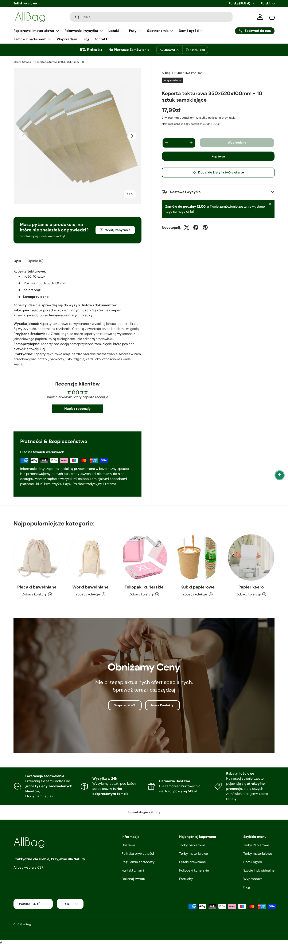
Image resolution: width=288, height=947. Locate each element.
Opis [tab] (17, 261)
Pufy (133, 30)
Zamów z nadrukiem (29, 39)
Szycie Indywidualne (259, 870)
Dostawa (128, 845)
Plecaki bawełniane (37, 587)
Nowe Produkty (162, 705)
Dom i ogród (189, 30)
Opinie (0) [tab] (35, 261)
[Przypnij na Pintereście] (205, 227)
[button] (280, 475)
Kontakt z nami (133, 870)
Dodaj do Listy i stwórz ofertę (221, 172)
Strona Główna (22, 62)
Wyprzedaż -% (125, 705)
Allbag (166, 73)
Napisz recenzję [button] (77, 408)
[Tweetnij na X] (186, 227)
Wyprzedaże (67, 39)
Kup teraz (218, 156)
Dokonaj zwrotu (133, 879)
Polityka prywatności (138, 853)
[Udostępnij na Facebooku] (196, 227)
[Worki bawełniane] (90, 557)
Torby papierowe (192, 845)
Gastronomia (157, 30)
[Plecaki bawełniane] (37, 557)
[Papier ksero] (251, 557)
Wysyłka (201, 117)
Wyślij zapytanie (118, 230)
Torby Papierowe (256, 845)
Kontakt (100, 39)
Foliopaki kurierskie (144, 587)
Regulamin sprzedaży (138, 862)
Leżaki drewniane (192, 862)
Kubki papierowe (197, 587)
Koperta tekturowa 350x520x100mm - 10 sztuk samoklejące (60, 62)
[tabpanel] (77, 318)
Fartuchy (186, 879)
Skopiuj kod (197, 50)
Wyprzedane (237, 142)
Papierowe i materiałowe (33, 30)
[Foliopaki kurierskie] (144, 557)
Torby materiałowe (193, 853)
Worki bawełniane (90, 587)
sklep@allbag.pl (24, 3)
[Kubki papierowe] (197, 557)
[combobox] (151, 17)
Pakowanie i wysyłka (81, 30)
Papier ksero (251, 587)
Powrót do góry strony (144, 812)
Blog (85, 39)
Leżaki (113, 30)
